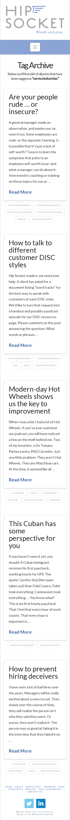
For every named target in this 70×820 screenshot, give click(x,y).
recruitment (16, 771)
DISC (16, 365)
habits (33, 493)
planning (13, 500)
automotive (17, 493)
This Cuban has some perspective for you (32, 534)
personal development (22, 645)
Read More (20, 192)
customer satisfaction (48, 205)
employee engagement (50, 212)
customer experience (19, 205)
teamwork (55, 500)
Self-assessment (50, 789)
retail (27, 365)
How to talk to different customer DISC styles (32, 253)
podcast (22, 219)
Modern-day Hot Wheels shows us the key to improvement (34, 400)
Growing (50, 787)
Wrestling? (33, 787)
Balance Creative (42, 814)
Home (9, 787)
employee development (19, 212)
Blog (61, 787)
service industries (41, 219)
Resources (16, 789)
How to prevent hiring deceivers (33, 672)
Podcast (31, 789)
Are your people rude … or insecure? (33, 104)
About (19, 787)
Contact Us (35, 792)
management (50, 493)
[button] (35, 47)
